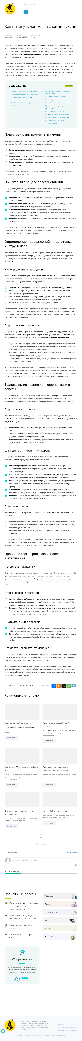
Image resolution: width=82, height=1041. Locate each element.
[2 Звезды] (43, 685)
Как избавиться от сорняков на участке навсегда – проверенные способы (23, 906)
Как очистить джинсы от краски (21, 926)
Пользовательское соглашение (67, 1030)
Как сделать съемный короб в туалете (56, 725)
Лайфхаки (49, 896)
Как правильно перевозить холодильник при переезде (55, 769)
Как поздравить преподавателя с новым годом (20, 812)
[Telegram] (74, 685)
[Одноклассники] (58, 686)
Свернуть (69, 86)
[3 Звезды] (45, 685)
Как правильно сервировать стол (22, 936)
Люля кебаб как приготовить (56, 811)
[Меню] (26, 12)
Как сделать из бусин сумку (18, 723)
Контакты (61, 1024)
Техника (48, 920)
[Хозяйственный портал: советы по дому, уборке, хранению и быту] (10, 8)
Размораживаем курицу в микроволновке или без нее (22, 917)
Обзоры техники (22, 959)
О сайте (60, 1021)
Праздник (49, 904)
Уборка (48, 928)
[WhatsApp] (68, 686)
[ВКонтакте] (54, 686)
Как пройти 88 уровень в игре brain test (21, 769)
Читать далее (11, 738)
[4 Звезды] (46, 685)
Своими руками (51, 912)
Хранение (49, 936)
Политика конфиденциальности (67, 1027)
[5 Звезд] (47, 685)
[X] (64, 686)
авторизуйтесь (72, 853)
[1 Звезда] (42, 685)
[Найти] (76, 5)
